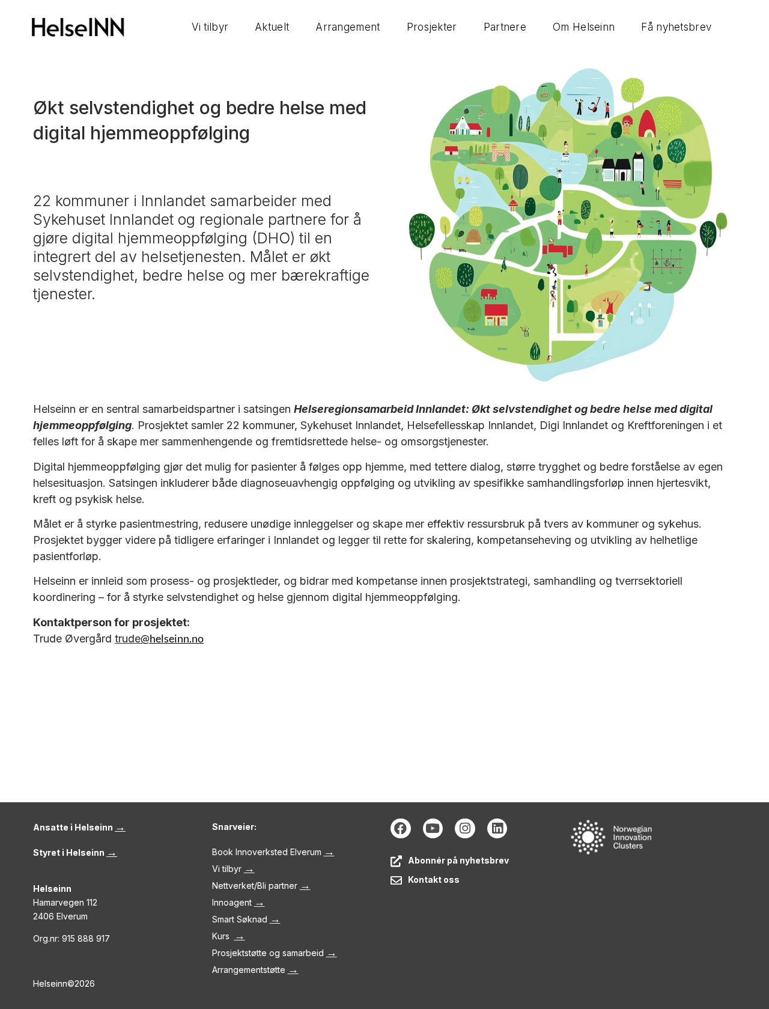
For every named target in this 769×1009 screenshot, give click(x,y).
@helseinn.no (172, 638)
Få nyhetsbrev (676, 27)
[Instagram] (465, 828)
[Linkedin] (497, 828)
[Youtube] (433, 828)
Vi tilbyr (210, 27)
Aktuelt (272, 27)
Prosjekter (432, 27)
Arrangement (347, 27)
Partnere (505, 27)
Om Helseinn (584, 27)
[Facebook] (401, 828)
